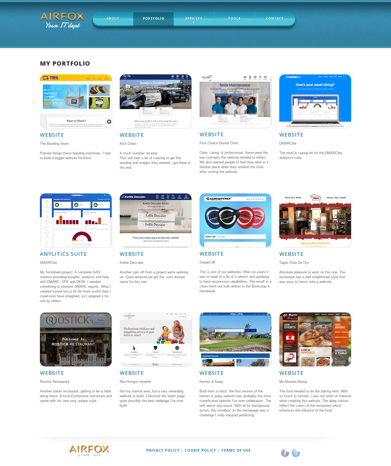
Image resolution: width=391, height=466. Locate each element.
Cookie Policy (200, 450)
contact (275, 18)
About (113, 18)
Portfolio (153, 18)
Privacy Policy (163, 450)
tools (234, 18)
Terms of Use (236, 450)
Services (193, 18)
